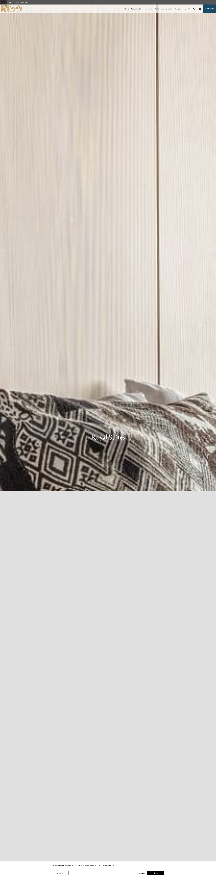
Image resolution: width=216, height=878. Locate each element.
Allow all (156, 873)
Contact (177, 9)
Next (209, 249)
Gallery (157, 9)
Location (149, 9)
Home (126, 9)
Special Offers (167, 9)
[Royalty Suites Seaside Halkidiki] (12, 8)
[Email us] (199, 8)
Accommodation (137, 9)
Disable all (60, 873)
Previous (6, 249)
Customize (141, 873)
